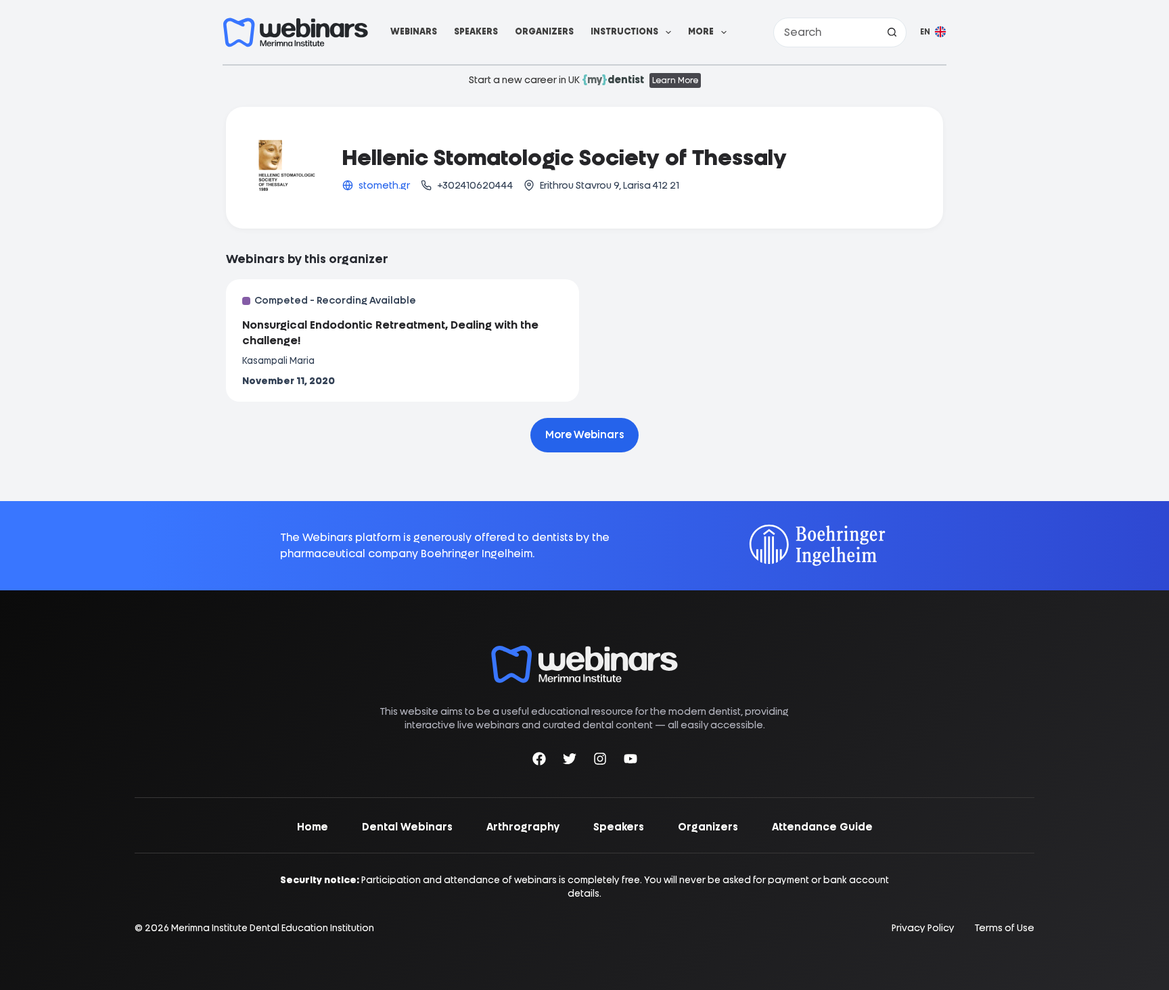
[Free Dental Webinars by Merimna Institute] (584, 652)
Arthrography (522, 827)
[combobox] (825, 32)
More (701, 31)
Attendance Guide (822, 827)
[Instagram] (600, 761)
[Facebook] (539, 761)
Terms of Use (1004, 928)
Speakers (476, 31)
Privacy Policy (923, 928)
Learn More (675, 80)
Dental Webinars (407, 827)
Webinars (413, 31)
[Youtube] (630, 761)
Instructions (624, 31)
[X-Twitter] (569, 761)
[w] (296, 32)
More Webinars (584, 435)
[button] (933, 32)
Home (312, 827)
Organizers (544, 31)
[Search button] (891, 32)
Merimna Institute (209, 927)
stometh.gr (384, 185)
